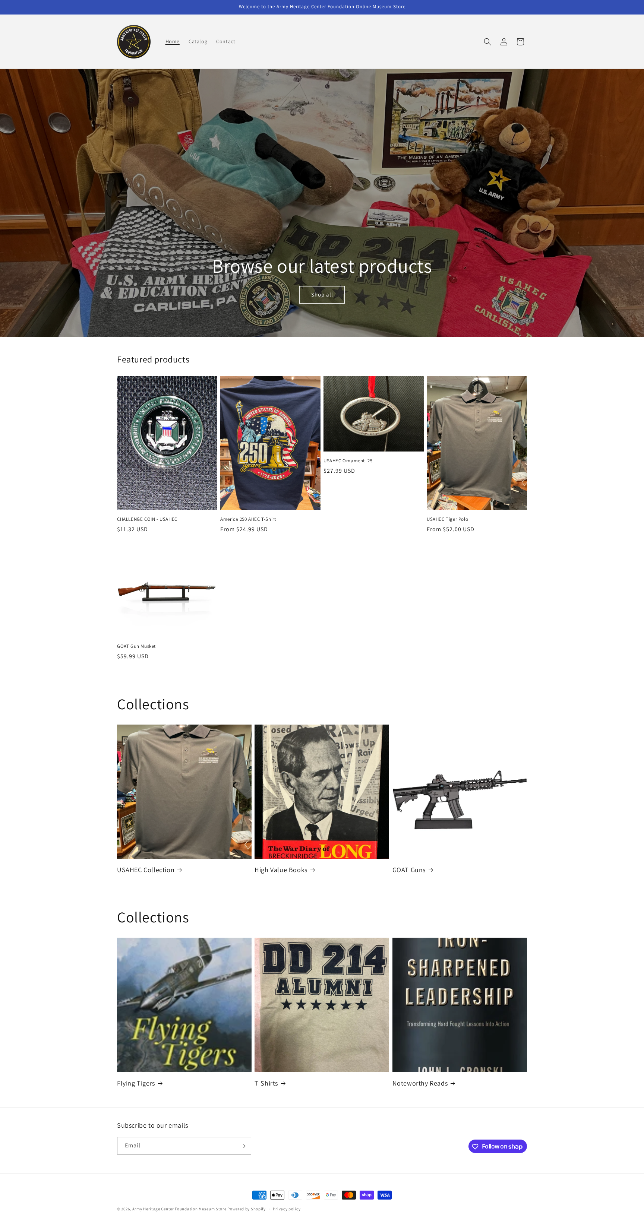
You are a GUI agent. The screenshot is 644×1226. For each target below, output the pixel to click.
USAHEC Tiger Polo (447, 519)
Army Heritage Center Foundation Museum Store (180, 1208)
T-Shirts (266, 1083)
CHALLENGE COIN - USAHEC (147, 519)
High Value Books (281, 869)
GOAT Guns (409, 869)
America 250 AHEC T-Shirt (248, 519)
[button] (487, 42)
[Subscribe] (242, 1146)
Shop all (322, 294)
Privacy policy (286, 1208)
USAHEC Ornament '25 (347, 461)
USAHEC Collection (145, 869)
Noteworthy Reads (420, 1083)
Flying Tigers (136, 1083)
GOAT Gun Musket (136, 646)
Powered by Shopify (246, 1208)
